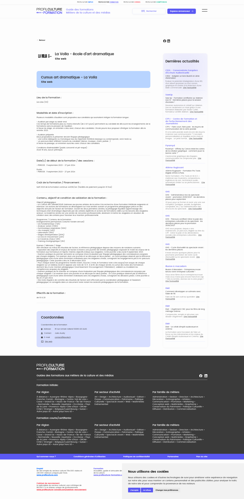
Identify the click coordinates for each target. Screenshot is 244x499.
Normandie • (45, 404)
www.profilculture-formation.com (109, 475)
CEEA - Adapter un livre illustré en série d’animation (182, 77)
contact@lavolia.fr (63, 337)
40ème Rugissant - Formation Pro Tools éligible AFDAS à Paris (182, 172)
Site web (60, 59)
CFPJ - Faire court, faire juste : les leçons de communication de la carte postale (184, 128)
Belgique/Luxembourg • (67, 409)
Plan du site (201, 457)
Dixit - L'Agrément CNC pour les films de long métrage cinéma (185, 310)
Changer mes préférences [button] (167, 490)
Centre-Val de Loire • (77, 399)
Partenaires (173, 457)
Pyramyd (170, 146)
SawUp (169, 95)
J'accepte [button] (134, 490)
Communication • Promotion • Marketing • (173, 402)
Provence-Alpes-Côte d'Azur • (64, 407)
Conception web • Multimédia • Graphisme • (175, 404)
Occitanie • (79, 404)
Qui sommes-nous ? (46, 457)
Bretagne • (61, 399)
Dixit (167, 288)
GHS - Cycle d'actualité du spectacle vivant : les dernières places (184, 249)
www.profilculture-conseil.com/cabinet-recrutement (61, 490)
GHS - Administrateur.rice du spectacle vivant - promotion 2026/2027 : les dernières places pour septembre (185, 197)
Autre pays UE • (45, 411)
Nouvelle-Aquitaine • (62, 404)
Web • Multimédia (135, 402)
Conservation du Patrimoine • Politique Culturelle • (177, 407)
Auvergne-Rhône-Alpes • (63, 397)
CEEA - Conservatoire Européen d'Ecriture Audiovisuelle (181, 71)
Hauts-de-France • (67, 402)
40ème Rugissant (174, 168)
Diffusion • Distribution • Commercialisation (174, 409)
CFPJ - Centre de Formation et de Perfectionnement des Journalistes (181, 121)
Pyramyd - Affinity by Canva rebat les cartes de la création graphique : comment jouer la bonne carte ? (184, 151)
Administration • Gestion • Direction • (171, 397)
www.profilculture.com (47, 475)
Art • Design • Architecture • (109, 397)
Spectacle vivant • (116, 402)
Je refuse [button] (147, 490)
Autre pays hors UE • (63, 411)
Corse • (41, 402)
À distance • (43, 397)
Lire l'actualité (189, 88)
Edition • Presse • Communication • (120, 398)
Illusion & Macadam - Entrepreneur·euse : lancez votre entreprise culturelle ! (183, 271)
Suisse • (83, 409)
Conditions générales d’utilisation (90, 457)
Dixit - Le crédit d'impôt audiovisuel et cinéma (181, 328)
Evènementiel (101, 404)
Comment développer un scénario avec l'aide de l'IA (183, 293)
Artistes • (186, 399)
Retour (42, 40)
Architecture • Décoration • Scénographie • (178, 398)
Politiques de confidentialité (136, 457)
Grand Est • (51, 402)
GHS (167, 192)
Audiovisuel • (130, 397)
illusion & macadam (176, 266)
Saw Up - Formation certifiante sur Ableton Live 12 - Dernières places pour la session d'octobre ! (184, 100)
